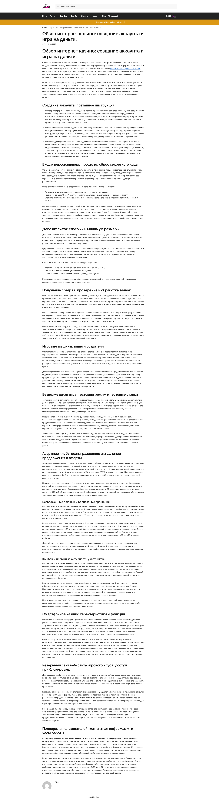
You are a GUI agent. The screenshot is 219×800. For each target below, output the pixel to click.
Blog (50, 28)
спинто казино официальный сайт (125, 68)
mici (57, 782)
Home (44, 28)
